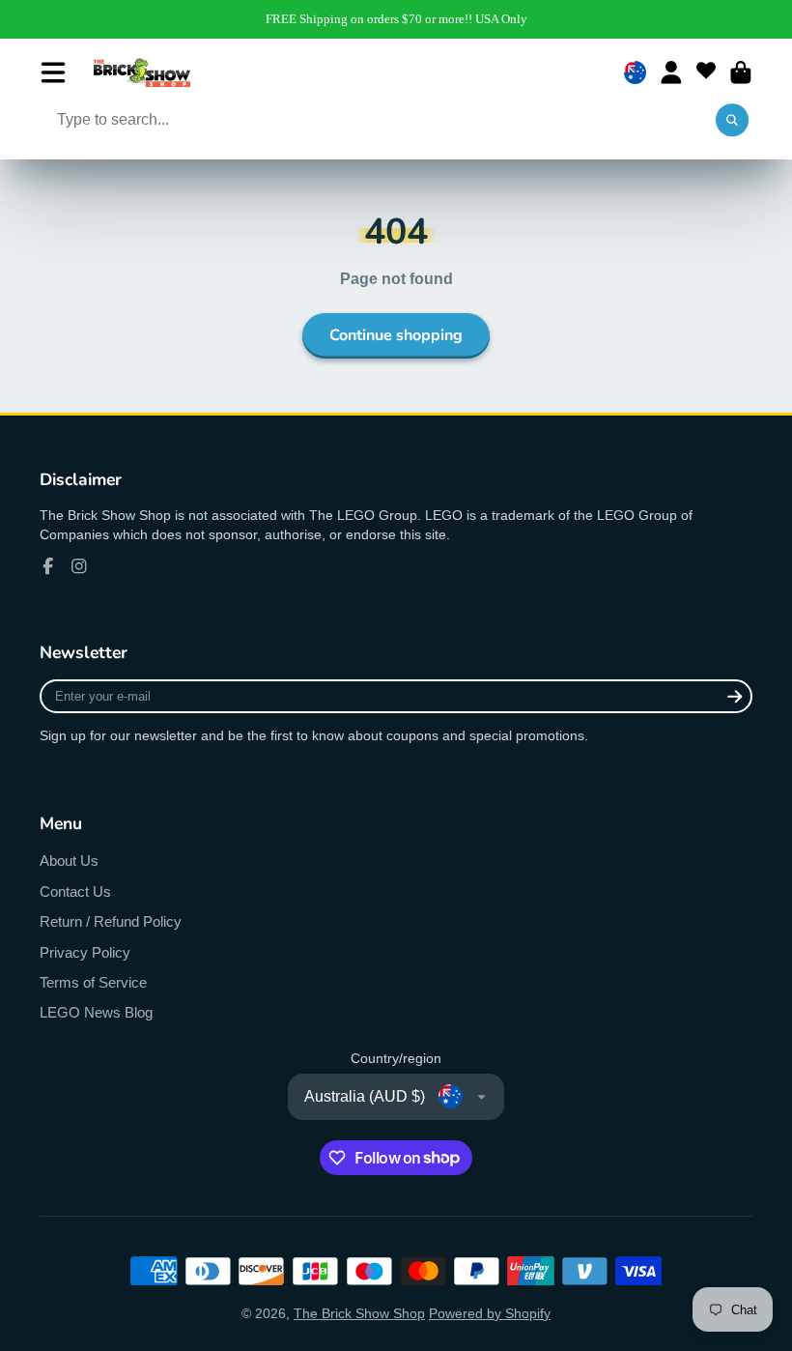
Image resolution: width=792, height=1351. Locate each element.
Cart (740, 72)
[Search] (732, 120)
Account (671, 72)
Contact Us (75, 891)
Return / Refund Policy (111, 921)
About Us (69, 860)
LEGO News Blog (96, 1012)
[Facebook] (48, 566)
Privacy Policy (85, 952)
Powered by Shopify (490, 1313)
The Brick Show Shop (359, 1313)
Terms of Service (93, 982)
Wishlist (706, 72)
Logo (142, 72)
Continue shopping (396, 335)
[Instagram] (79, 566)
